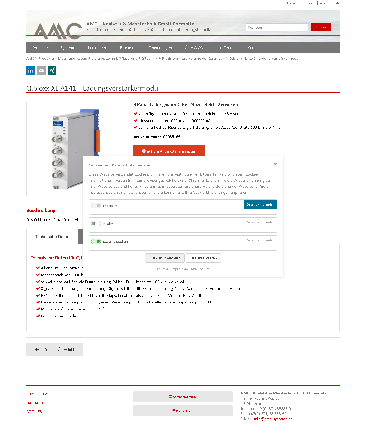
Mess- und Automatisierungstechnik (88, 58)
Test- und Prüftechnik (140, 58)
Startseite (293, 3)
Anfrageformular (185, 396)
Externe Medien (115, 242)
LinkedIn (30, 70)
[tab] (52, 236)
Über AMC (194, 47)
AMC (30, 58)
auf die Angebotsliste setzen (171, 151)
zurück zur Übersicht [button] (57, 349)
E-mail (41, 70)
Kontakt (254, 47)
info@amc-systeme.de (273, 418)
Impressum (36, 394)
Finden (321, 27)
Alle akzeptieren (203, 258)
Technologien (160, 47)
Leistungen (97, 47)
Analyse (109, 224)
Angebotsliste (330, 3)
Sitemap (310, 3)
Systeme (68, 47)
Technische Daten (52, 236)
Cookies (34, 411)
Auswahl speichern (165, 258)
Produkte (40, 47)
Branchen (128, 47)
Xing (52, 70)
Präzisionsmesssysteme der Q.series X (193, 58)
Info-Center (225, 47)
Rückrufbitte (185, 411)
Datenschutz (39, 403)
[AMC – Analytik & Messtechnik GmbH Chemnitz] (58, 26)
